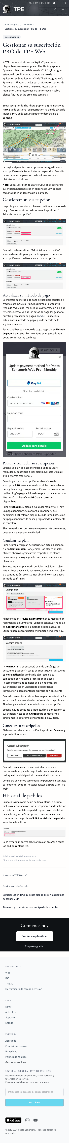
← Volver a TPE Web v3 (15, 875)
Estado (9, 1023)
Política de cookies (15, 1057)
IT (60, 3)
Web (7, 973)
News (8, 1007)
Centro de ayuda (11, 24)
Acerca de (10, 1041)
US (30, 3)
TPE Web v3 (28, 24)
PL (65, 3)
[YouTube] (35, 1120)
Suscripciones (12, 37)
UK (36, 3)
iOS (7, 978)
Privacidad (11, 1051)
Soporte (10, 1017)
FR (48, 3)
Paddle (41, 316)
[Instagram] (27, 1120)
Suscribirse (34, 1102)
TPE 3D (9, 983)
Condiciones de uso (16, 1046)
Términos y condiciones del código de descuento (30, 907)
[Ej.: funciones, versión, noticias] (55, 9)
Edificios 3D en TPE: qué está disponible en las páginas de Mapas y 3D (33, 897)
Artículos (10, 1012)
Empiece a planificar (34, 936)
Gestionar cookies (15, 1062)
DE (42, 3)
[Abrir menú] (63, 9)
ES (54, 3)
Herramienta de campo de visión (23, 989)
